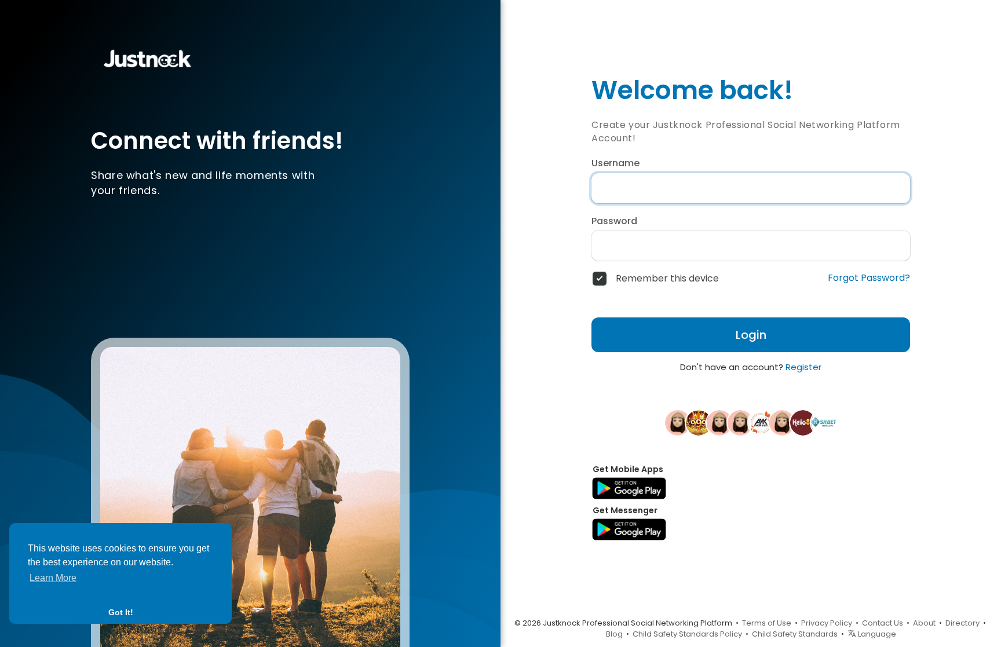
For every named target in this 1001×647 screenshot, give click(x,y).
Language (876, 633)
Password (614, 221)
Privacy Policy (826, 622)
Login (751, 335)
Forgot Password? (869, 278)
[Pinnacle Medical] (740, 422)
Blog (614, 633)
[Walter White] (678, 422)
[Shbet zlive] (823, 422)
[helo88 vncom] (803, 422)
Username (615, 163)
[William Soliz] (761, 422)
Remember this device (667, 278)
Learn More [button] (53, 578)
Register (803, 367)
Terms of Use (766, 622)
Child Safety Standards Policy (687, 633)
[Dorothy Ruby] (782, 422)
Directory (962, 622)
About (924, 622)
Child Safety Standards (795, 633)
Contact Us (882, 622)
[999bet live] (698, 422)
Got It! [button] (120, 612)
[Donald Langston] (719, 422)
